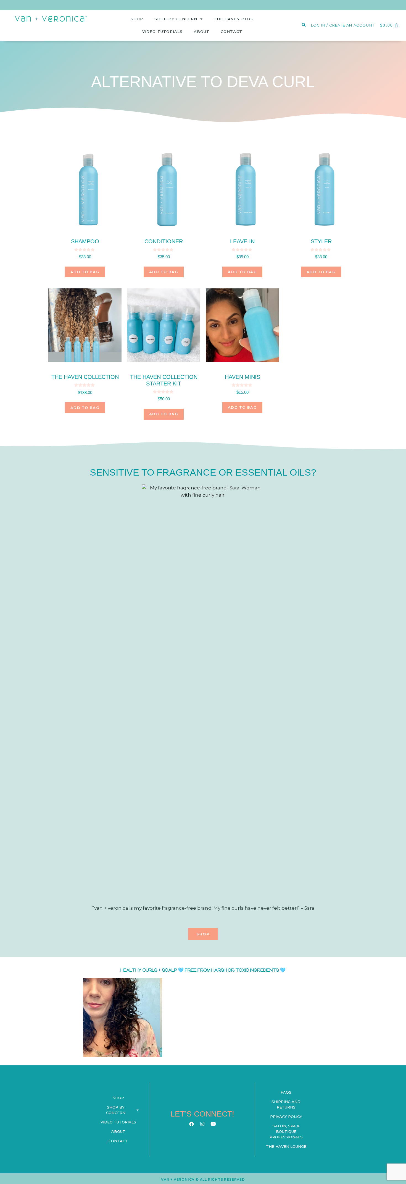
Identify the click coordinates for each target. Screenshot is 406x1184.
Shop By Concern (175, 19)
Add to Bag (242, 407)
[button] (203, 934)
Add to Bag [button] (84, 272)
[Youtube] (213, 1124)
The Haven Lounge (286, 1146)
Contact (231, 31)
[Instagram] (202, 1124)
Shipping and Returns (285, 1104)
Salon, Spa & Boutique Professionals (286, 1131)
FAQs (286, 1092)
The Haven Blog (234, 19)
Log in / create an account (343, 25)
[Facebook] (191, 1124)
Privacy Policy (286, 1116)
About (202, 31)
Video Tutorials (162, 31)
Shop (137, 19)
